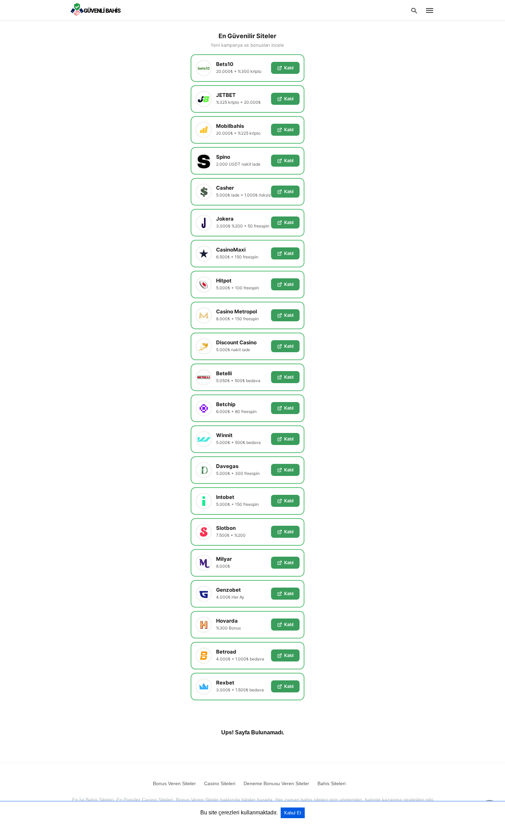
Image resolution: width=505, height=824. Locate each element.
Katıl (288, 67)
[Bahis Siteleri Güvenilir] (97, 10)
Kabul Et (292, 812)
